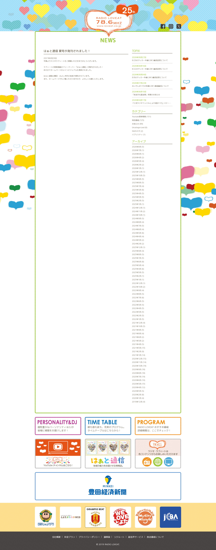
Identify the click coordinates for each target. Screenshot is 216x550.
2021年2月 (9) (138, 351)
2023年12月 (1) (138, 247)
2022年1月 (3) (138, 319)
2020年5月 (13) (138, 384)
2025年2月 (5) (138, 200)
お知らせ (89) (137, 124)
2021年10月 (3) (138, 326)
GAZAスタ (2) (137, 131)
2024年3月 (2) (138, 240)
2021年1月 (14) (138, 355)
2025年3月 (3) (138, 197)
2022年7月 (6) (138, 297)
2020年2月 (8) (138, 394)
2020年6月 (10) (138, 380)
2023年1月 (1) (138, 279)
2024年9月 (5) (138, 218)
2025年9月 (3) (138, 179)
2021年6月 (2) (138, 337)
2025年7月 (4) (138, 186)
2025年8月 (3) (138, 182)
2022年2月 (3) (138, 315)
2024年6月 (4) (138, 229)
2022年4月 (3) (138, 308)
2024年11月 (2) (138, 211)
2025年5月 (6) (138, 190)
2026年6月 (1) (138, 154)
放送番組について (155, 537)
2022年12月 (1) (138, 283)
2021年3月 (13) (138, 348)
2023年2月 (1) (138, 276)
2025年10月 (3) (138, 175)
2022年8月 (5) (138, 294)
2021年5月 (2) (138, 341)
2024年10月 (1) (138, 215)
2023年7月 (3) (138, 258)
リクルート (119, 537)
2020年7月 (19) (138, 376)
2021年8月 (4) (138, 333)
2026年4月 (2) (138, 157)
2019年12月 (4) (138, 402)
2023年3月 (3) (138, 272)
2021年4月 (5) (138, 344)
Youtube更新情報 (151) (141, 116)
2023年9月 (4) (138, 251)
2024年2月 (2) (138, 244)
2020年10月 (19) (139, 366)
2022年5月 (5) (138, 305)
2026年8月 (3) (138, 147)
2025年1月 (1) (138, 204)
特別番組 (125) (138, 120)
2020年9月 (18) (138, 369)
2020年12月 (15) (139, 359)
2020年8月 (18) (138, 373)
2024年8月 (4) (138, 222)
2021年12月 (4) (138, 323)
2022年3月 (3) (138, 312)
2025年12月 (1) (138, 172)
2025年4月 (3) (138, 193)
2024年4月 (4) (138, 236)
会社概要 (56, 537)
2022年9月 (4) (138, 290)
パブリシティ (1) (138, 134)
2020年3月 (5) (138, 391)
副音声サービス (135, 537)
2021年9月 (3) (138, 330)
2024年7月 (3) (138, 226)
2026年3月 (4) (138, 161)
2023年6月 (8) (138, 261)
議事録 (107, 537)
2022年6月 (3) (138, 301)
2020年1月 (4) (138, 398)
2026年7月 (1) (138, 150)
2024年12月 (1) (138, 208)
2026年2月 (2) (138, 165)
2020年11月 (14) (139, 362)
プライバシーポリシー (89, 537)
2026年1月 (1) (138, 168)
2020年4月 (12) (138, 387)
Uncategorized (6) (139, 127)
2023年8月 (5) (138, 254)
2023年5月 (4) (138, 265)
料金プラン (69, 537)
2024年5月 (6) (138, 233)
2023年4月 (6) (138, 269)
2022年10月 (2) (138, 287)
